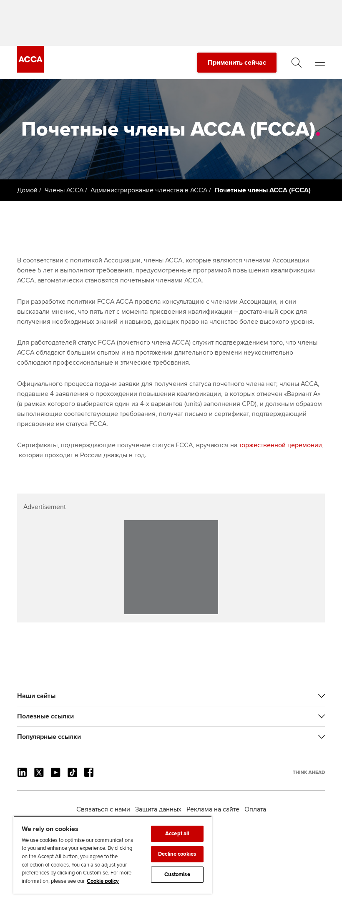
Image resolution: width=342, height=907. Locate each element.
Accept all (177, 833)
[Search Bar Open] (297, 63)
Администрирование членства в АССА (149, 190)
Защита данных (158, 809)
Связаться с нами (103, 809)
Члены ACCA (64, 190)
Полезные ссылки (45, 716)
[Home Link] (309, 772)
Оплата (255, 809)
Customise (177, 874)
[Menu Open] (320, 63)
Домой (27, 190)
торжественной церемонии (280, 445)
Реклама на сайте (212, 809)
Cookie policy (103, 881)
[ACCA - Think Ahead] (30, 70)
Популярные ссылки (49, 737)
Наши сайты (36, 696)
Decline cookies (177, 854)
